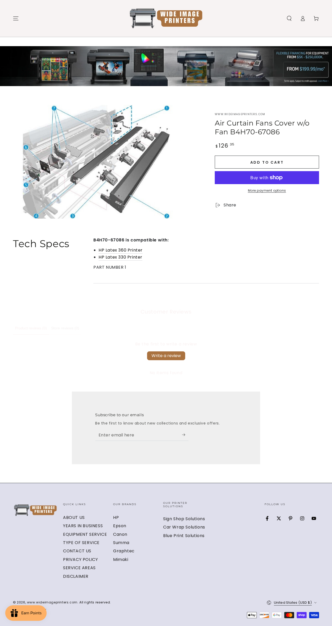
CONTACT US (77, 551)
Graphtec (124, 551)
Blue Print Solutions (184, 536)
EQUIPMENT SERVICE (85, 534)
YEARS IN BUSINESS (83, 526)
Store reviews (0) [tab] (65, 328)
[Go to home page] (166, 18)
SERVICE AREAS (79, 568)
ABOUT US (74, 517)
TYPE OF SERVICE (81, 543)
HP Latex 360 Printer (121, 250)
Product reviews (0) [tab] (31, 328)
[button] (289, 18)
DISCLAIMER (75, 576)
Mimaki (120, 559)
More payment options (267, 190)
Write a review (166, 356)
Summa (121, 543)
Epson (119, 526)
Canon (120, 534)
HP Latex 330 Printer (120, 257)
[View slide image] (166, 66)
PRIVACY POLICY (80, 559)
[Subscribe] (185, 435)
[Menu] (16, 18)
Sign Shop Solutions (184, 519)
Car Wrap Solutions (184, 527)
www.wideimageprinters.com (240, 114)
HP (116, 517)
